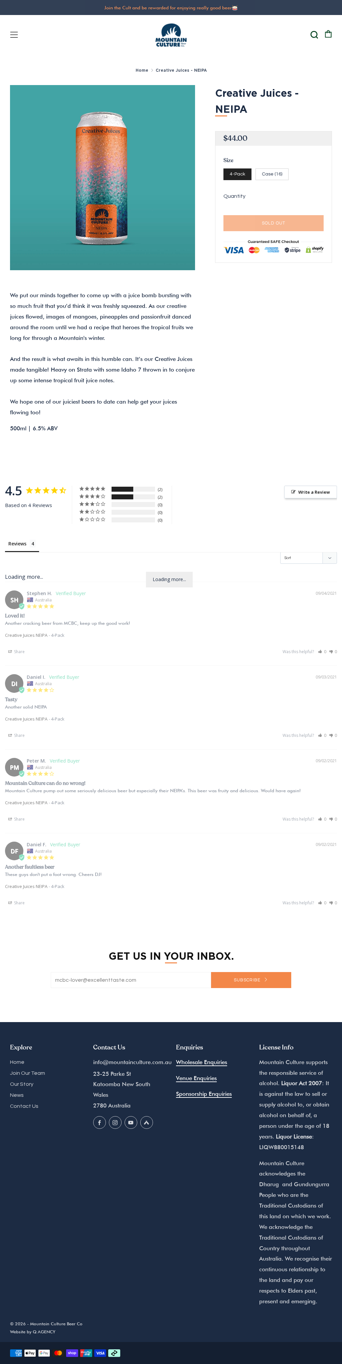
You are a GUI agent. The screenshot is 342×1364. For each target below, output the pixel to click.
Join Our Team (27, 1073)
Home (142, 70)
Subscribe (248, 980)
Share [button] (19, 651)
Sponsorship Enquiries (204, 1093)
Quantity (234, 196)
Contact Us (24, 1106)
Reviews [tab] (17, 543)
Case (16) (272, 173)
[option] (102, 177)
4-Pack (237, 173)
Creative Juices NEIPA (26, 635)
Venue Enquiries (196, 1078)
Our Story (21, 1084)
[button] (322, 651)
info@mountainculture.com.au (132, 1062)
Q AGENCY (44, 1331)
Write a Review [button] (314, 492)
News (17, 1095)
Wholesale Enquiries (201, 1062)
